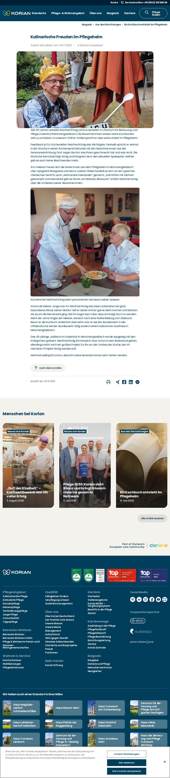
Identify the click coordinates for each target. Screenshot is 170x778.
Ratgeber (93, 660)
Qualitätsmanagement (59, 603)
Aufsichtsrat (52, 634)
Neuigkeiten (95, 671)
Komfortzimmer (12, 660)
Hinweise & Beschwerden (59, 641)
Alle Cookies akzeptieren (126, 771)
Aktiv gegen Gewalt (56, 638)
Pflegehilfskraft (97, 633)
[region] (85, 762)
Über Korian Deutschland (59, 616)
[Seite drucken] (108, 382)
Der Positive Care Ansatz (59, 619)
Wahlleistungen (12, 664)
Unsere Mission (54, 623)
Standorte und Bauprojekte (61, 645)
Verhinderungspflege (15, 610)
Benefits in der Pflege (100, 609)
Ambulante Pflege (13, 600)
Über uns (95, 13)
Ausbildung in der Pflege (102, 625)
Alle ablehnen (127, 762)
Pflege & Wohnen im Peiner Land (21, 641)
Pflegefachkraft (97, 629)
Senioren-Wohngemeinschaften (16, 646)
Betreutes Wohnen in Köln (17, 638)
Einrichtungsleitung (99, 640)
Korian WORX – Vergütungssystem (99, 605)
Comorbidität (11, 618)
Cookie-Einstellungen (126, 754)
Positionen (51, 652)
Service (92, 644)
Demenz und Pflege (99, 664)
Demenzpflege (11, 607)
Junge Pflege (10, 614)
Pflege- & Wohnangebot (67, 13)
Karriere (129, 13)
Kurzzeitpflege (11, 603)
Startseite (94, 596)
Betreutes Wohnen (13, 634)
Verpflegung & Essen (57, 600)
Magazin (113, 13)
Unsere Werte (53, 627)
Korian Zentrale (97, 647)
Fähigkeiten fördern (56, 596)
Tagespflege (10, 621)
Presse (49, 649)
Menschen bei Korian (100, 667)
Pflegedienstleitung (99, 636)
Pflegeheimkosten (13, 667)
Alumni (92, 613)
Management (53, 630)
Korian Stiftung (54, 665)
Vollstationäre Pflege (15, 596)
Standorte (39, 13)
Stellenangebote (98, 600)
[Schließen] (164, 761)
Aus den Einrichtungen (108, 24)
